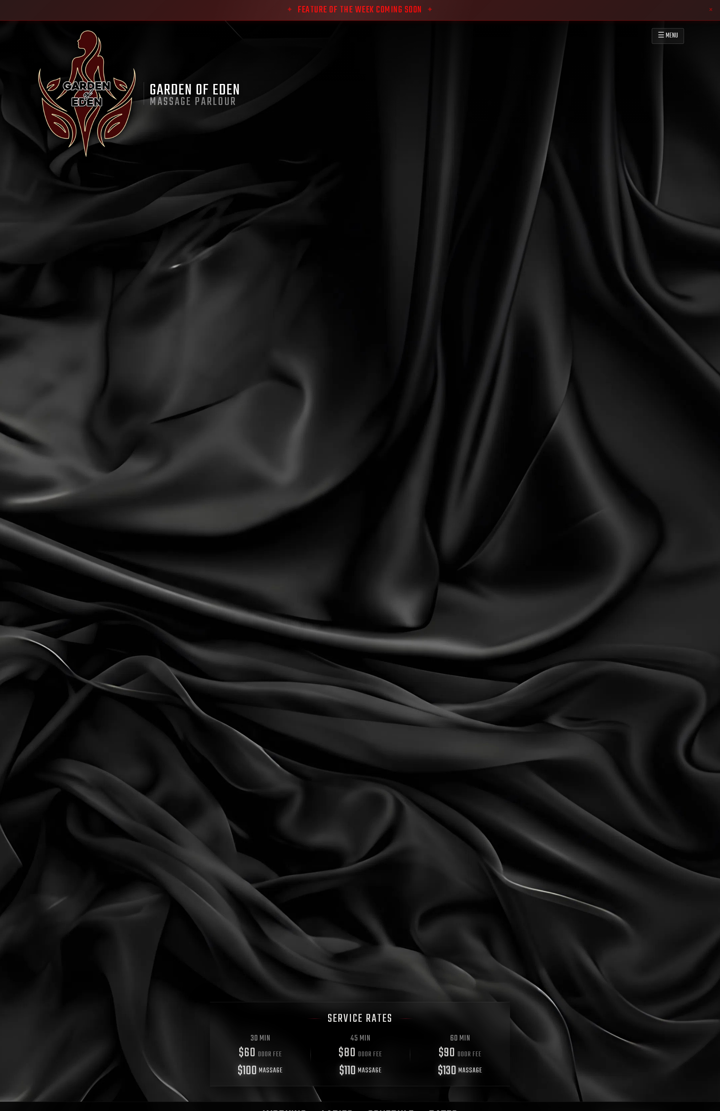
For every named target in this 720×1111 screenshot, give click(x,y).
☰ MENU (668, 35)
